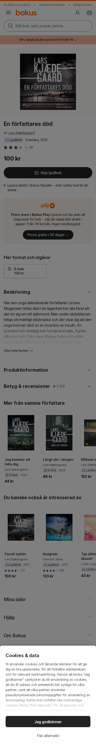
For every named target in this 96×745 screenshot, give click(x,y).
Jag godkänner (48, 721)
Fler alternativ (48, 735)
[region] (48, 695)
